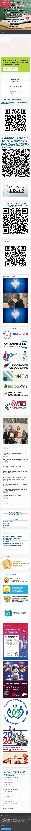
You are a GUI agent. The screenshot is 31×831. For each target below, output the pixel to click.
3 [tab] (12, 442)
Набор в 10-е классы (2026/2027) (12, 447)
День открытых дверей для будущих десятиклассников (15, 489)
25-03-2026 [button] (5, 498)
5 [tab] (16, 442)
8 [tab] (23, 442)
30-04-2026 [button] (5, 462)
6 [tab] (18, 442)
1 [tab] (8, 442)
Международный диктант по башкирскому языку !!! (15, 471)
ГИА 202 (5, 528)
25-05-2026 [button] (5, 456)
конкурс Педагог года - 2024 (15, 440)
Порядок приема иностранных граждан (13, 496)
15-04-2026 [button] (5, 467)
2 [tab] (10, 442)
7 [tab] (21, 442)
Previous (3, 431)
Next (27, 431)
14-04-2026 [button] (5, 474)
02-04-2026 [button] (5, 480)
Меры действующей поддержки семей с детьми (15, 460)
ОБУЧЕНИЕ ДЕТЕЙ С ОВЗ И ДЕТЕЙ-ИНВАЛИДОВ (12, 546)
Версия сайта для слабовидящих (5, 4)
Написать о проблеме (10, 68)
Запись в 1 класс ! (8, 502)
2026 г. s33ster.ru (5, 815)
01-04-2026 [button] (5, 492)
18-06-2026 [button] (5, 448)
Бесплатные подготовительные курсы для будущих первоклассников (15, 478)
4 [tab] (14, 442)
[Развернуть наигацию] (3, 32)
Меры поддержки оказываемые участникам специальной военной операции (15, 453)
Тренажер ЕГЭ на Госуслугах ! (12, 466)
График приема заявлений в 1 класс (15, 484)
